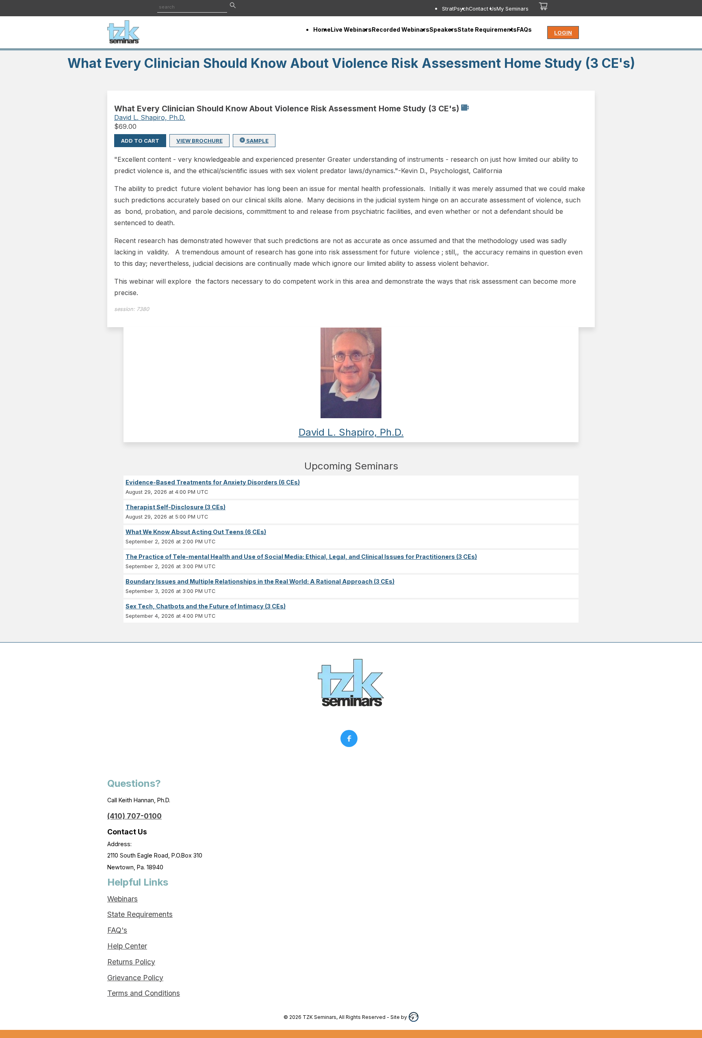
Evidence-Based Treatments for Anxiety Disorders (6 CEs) (213, 482)
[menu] (407, 8)
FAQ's (117, 930)
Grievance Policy (135, 977)
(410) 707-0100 (134, 816)
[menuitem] (455, 8)
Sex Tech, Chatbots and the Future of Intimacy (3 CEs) (206, 606)
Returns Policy (131, 962)
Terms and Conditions (143, 993)
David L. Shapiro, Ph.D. (149, 117)
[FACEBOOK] (351, 740)
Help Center (127, 946)
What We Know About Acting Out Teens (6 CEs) (196, 531)
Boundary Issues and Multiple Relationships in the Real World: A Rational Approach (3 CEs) (260, 581)
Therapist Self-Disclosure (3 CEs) (175, 507)
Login (563, 32)
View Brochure (199, 140)
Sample (257, 140)
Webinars (122, 899)
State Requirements (140, 914)
